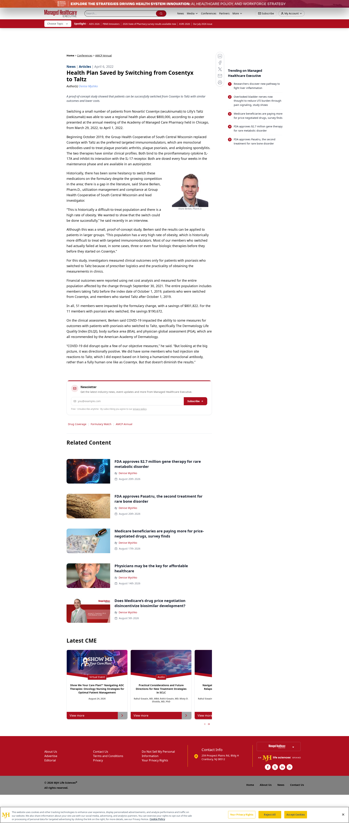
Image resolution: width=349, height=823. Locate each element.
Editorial (50, 760)
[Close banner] (344, 4)
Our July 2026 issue (202, 24)
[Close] (343, 814)
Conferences (208, 13)
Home (70, 55)
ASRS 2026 (184, 24)
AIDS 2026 (94, 24)
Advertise (50, 756)
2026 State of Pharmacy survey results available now (149, 24)
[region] (174, 815)
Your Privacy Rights (155, 760)
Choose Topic (55, 23)
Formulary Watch (101, 424)
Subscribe (193, 401)
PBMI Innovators (111, 24)
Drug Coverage (77, 424)
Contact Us (100, 752)
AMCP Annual (124, 424)
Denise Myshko (128, 473)
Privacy (98, 760)
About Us (50, 752)
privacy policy (140, 408)
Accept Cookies (295, 814)
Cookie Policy (157, 819)
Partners (224, 13)
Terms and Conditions (108, 756)
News (180, 13)
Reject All (269, 814)
